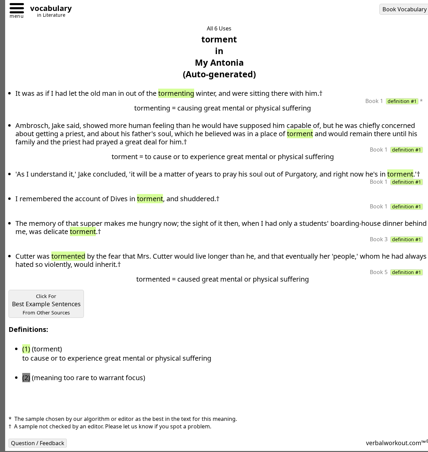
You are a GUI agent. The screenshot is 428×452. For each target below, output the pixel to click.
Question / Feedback (38, 443)
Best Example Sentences (46, 304)
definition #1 (402, 101)
